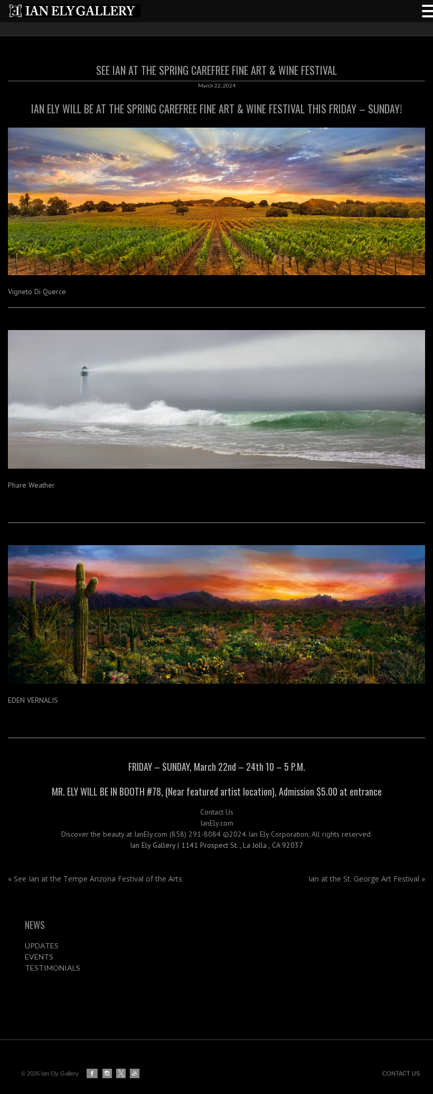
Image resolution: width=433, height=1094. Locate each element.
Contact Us (216, 812)
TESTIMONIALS (52, 967)
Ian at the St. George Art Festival (366, 879)
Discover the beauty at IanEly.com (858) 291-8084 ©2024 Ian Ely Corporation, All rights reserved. (216, 834)
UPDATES (42, 945)
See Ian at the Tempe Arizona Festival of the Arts (95, 879)
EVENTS (39, 956)
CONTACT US (401, 1073)
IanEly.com (216, 823)
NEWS (35, 925)
